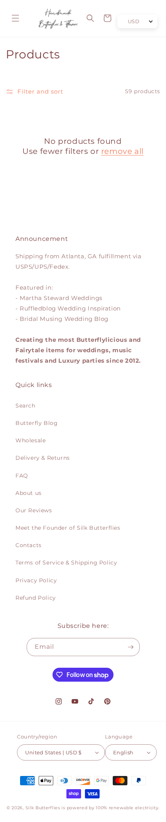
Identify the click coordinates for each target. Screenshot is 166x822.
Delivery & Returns (42, 457)
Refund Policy (35, 597)
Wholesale (30, 440)
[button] (15, 18)
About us (28, 492)
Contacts (28, 545)
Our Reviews (33, 510)
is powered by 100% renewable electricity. (110, 807)
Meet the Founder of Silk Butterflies (67, 527)
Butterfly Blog (36, 423)
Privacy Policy (36, 580)
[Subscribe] (130, 647)
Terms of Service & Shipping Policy (66, 562)
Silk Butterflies (42, 807)
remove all (122, 151)
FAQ (21, 475)
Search (25, 405)
